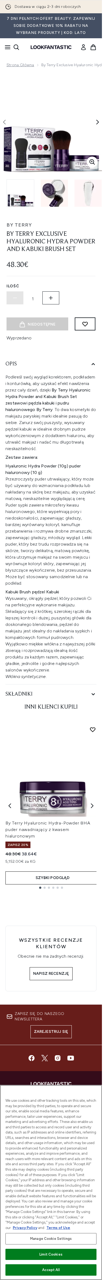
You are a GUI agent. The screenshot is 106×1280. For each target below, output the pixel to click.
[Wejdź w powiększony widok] (92, 162)
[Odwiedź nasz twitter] (44, 1058)
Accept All (51, 1270)
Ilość (13, 286)
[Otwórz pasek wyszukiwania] (16, 47)
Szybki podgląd (53, 877)
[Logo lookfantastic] (51, 47)
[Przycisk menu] (6, 47)
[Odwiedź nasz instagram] (57, 1058)
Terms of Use (58, 1228)
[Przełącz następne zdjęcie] (97, 122)
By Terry (19, 225)
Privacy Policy (25, 1228)
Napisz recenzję (51, 973)
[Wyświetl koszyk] (93, 47)
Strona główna (20, 65)
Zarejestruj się (51, 1031)
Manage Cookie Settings (51, 1239)
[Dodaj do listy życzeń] (85, 323)
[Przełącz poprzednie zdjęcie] (4, 122)
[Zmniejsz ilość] (15, 297)
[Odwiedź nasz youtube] (70, 1058)
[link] (83, 47)
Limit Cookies (51, 1254)
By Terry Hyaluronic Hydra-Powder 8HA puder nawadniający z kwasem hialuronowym (48, 829)
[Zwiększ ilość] (50, 297)
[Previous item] (9, 805)
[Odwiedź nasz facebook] (31, 1058)
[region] (51, 1182)
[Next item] (92, 805)
